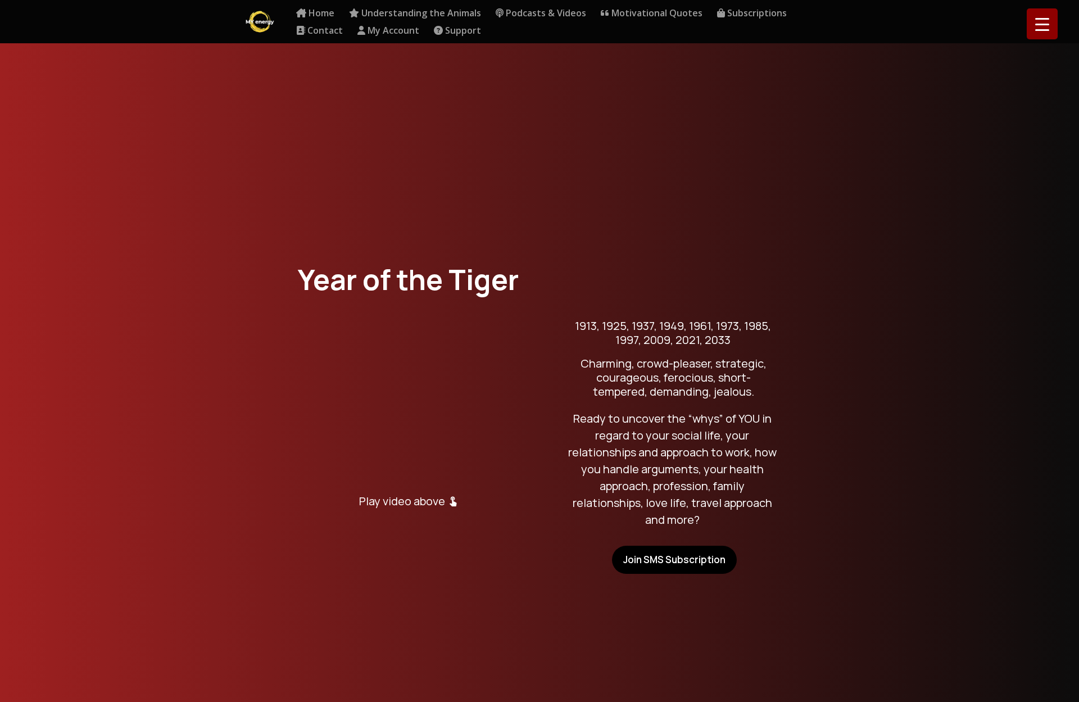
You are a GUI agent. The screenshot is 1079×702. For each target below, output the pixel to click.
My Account (392, 31)
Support (462, 31)
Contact (324, 31)
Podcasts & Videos (545, 13)
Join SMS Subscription (674, 559)
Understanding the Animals (420, 13)
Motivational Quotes (655, 13)
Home (320, 13)
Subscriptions (756, 13)
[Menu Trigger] (1042, 23)
